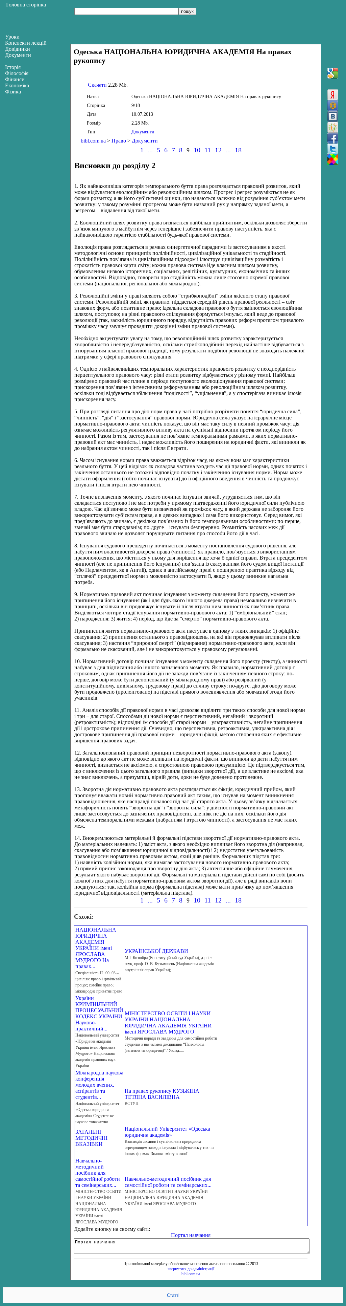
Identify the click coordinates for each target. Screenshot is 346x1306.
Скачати (97, 85)
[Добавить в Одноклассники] (332, 127)
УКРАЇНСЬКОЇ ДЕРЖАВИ (156, 951)
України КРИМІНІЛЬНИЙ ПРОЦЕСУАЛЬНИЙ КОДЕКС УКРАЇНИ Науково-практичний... (99, 1013)
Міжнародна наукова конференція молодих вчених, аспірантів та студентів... (99, 1085)
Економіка (17, 85)
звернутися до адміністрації (191, 1268)
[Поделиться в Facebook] (332, 138)
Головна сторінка (26, 4)
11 (207, 150)
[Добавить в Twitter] (332, 149)
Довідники (17, 49)
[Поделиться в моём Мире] (332, 105)
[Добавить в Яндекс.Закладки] (332, 94)
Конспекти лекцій (26, 43)
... (150, 150)
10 (197, 150)
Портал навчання (191, 1235)
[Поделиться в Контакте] (332, 116)
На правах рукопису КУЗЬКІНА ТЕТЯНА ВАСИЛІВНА (162, 1094)
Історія (13, 67)
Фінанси (15, 79)
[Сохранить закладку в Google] (332, 73)
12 (218, 150)
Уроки (12, 37)
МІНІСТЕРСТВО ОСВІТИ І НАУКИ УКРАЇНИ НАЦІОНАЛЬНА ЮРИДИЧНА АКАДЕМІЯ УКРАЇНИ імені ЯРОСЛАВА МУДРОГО (168, 1022)
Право (119, 141)
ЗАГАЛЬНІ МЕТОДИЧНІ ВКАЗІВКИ (91, 1138)
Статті (173, 1295)
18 (238, 150)
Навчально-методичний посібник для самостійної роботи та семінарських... (97, 1173)
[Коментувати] (332, 159)
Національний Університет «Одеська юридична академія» (167, 1132)
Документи (142, 131)
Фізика (13, 91)
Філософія (16, 73)
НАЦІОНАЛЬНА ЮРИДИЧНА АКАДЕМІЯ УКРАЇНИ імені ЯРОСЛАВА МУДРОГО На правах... (95, 948)
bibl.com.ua (93, 141)
